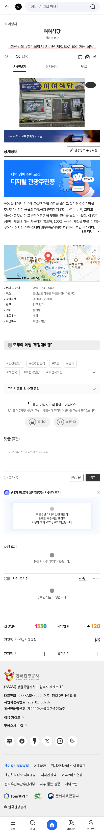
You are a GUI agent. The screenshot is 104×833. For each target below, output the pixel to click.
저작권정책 (48, 775)
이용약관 (40, 766)
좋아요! (42, 422)
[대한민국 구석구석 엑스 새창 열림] (47, 741)
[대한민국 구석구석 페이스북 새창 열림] (22, 741)
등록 (92, 477)
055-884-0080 (43, 288)
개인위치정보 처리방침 (20, 775)
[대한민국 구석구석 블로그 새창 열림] (9, 741)
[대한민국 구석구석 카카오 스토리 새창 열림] (34, 741)
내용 (88, 232)
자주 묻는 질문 (50, 784)
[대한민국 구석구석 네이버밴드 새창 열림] (72, 741)
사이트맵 (71, 784)
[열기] (94, 389)
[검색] (93, 7)
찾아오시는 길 (13, 726)
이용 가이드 (12, 718)
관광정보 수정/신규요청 (20, 640)
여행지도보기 (93, 251)
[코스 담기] (86, 57)
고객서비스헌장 (71, 775)
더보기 (94, 372)
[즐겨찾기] (78, 57)
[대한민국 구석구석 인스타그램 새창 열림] (60, 741)
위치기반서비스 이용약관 (68, 766)
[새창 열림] (16, 796)
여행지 (12, 24)
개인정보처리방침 (17, 766)
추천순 (96, 578)
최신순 (82, 578)
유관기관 (63, 654)
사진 (78, 478)
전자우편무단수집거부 (20, 784)
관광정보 (10, 654)
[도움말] (6, 478)
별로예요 (71, 422)
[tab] (13, 825)
